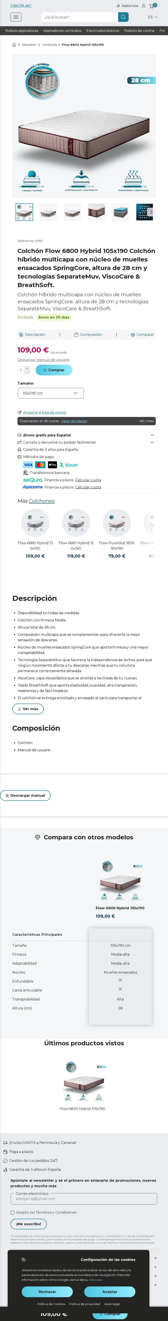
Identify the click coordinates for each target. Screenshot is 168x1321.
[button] (151, 212)
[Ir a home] (14, 45)
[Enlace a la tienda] (21, 6)
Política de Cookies (51, 1304)
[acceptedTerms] (12, 1213)
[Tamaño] (51, 396)
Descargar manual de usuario (43, 360)
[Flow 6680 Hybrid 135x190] (35, 523)
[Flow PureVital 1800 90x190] (117, 523)
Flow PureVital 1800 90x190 (117, 546)
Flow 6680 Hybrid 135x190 (35, 546)
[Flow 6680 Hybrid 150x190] (76, 523)
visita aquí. (96, 1279)
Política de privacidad (84, 1304)
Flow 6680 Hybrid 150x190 (76, 546)
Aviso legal (112, 1304)
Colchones (41, 501)
